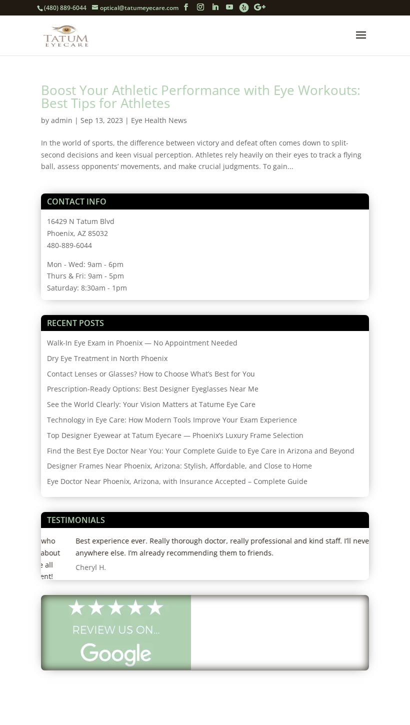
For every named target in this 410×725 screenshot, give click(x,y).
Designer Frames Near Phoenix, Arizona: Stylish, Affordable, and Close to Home (179, 465)
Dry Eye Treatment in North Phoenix (107, 358)
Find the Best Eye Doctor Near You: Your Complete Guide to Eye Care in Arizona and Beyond (200, 451)
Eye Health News (159, 120)
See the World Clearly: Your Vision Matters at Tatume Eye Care (151, 404)
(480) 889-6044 (65, 8)
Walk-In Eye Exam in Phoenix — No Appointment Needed (142, 343)
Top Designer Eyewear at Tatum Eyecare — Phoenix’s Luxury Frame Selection (175, 435)
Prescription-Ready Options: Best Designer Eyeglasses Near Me (152, 389)
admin (61, 120)
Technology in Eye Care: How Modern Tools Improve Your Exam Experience (172, 419)
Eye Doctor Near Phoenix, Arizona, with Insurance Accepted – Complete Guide (177, 481)
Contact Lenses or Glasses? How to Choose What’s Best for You (151, 373)
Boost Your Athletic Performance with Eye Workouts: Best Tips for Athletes (200, 96)
